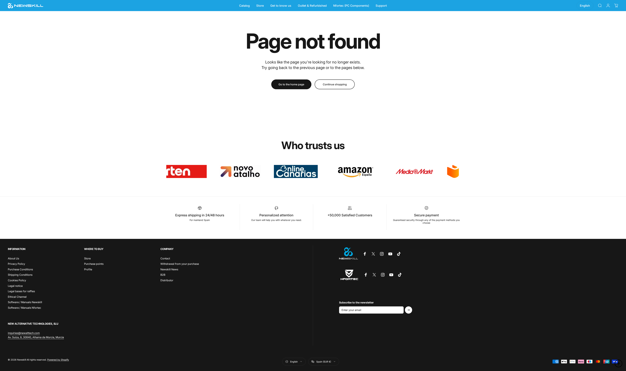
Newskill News (169, 269)
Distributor (166, 280)
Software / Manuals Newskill (25, 302)
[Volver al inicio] (618, 363)
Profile (88, 269)
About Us (13, 258)
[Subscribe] (408, 310)
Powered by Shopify (58, 359)
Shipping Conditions (20, 275)
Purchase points (94, 263)
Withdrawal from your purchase (179, 263)
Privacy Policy (16, 263)
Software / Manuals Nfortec (24, 307)
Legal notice (15, 285)
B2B (162, 275)
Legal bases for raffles (21, 291)
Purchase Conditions (20, 269)
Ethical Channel (17, 296)
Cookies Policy (17, 280)
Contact (165, 258)
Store (87, 258)
